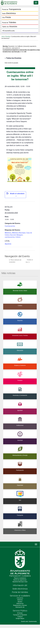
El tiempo (20, 613)
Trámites (9, 22)
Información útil (20, 585)
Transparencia (11, 9)
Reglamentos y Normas (20, 605)
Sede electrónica (19, 588)
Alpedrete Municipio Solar (19, 581)
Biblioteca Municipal (18, 233)
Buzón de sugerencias (20, 580)
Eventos (8, 36)
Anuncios (9, 26)
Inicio (3, 36)
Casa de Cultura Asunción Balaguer (18, 234)
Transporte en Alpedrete (20, 615)
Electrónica (9, 13)
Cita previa (20, 598)
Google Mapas (20, 618)
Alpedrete (8, 244)
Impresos (20, 600)
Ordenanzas (20, 603)
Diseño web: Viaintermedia (29, 621)
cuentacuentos (10, 237)
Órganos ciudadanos (20, 578)
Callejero (20, 616)
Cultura (18, 237)
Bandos (20, 601)
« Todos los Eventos (13, 58)
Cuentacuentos (10, 226)
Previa (6, 17)
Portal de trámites (20, 592)
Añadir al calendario (17, 193)
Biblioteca (8, 233)
